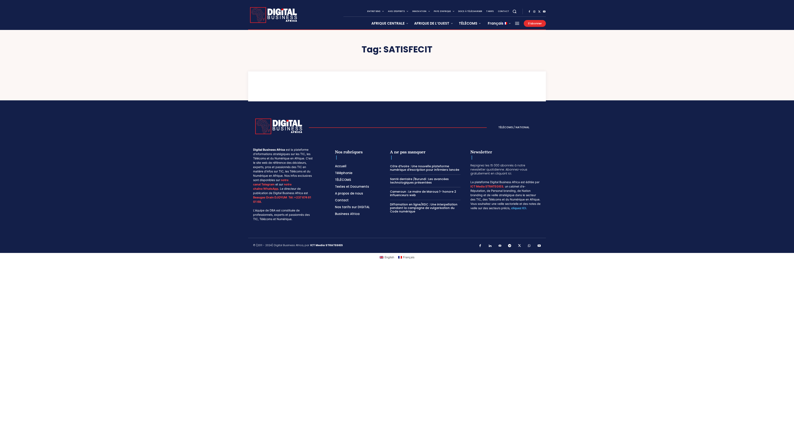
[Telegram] (510, 246)
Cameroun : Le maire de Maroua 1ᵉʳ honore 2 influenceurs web (423, 193)
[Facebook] (529, 11)
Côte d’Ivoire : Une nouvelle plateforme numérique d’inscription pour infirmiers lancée (424, 168)
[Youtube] (544, 11)
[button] (514, 11)
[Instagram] (534, 11)
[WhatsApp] (529, 246)
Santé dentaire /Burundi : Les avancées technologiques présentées (419, 181)
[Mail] (500, 246)
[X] (539, 11)
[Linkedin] (490, 246)
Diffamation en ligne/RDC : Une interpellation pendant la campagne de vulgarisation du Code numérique (423, 208)
